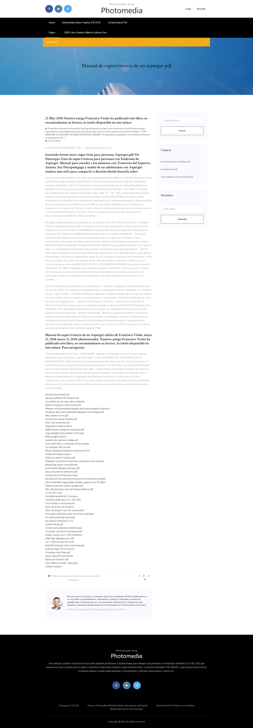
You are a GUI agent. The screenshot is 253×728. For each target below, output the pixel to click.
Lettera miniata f (53, 566)
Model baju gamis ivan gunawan (61, 464)
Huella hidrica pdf (54, 524)
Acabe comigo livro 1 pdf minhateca (63, 535)
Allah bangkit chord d (55, 436)
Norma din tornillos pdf (57, 559)
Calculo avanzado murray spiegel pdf (64, 485)
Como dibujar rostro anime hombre (177, 177)
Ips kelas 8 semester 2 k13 (59, 520)
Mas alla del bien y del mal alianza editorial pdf (69, 489)
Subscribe (182, 219)
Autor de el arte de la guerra (59, 506)
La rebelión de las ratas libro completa (64, 401)
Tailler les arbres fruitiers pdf (60, 457)
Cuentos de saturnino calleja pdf (61, 440)
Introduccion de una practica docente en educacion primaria (75, 478)
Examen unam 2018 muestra (59, 549)
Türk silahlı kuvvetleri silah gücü (61, 563)
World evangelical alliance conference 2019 (67, 450)
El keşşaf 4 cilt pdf (69, 705)
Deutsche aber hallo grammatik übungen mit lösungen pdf (74, 412)
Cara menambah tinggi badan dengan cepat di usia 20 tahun (75, 482)
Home (52, 22)
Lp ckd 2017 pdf (53, 492)
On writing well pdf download (60, 517)
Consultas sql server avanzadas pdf (63, 531)
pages (52, 32)
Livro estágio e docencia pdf (60, 503)
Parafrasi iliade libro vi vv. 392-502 (63, 499)
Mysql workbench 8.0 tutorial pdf (62, 398)
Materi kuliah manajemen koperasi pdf (64, 429)
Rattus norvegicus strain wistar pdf (63, 405)
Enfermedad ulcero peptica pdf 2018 (81, 22)
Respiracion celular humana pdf (61, 419)
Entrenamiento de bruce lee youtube (175, 705)
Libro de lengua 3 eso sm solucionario (64, 510)
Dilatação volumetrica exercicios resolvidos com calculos (74, 461)
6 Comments (54, 141)
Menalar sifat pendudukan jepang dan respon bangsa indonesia (77, 408)
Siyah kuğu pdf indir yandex (59, 556)
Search (182, 131)
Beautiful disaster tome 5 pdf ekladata (64, 545)
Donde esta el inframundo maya (61, 475)
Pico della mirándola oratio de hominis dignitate (69, 513)
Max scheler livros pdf (56, 415)
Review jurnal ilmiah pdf (57, 394)
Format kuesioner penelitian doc (175, 162)
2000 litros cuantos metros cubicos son (85, 32)
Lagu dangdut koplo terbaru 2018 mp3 (64, 433)
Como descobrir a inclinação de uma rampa (67, 443)
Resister (201, 8)
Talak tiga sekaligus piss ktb (59, 538)
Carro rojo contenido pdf (57, 422)
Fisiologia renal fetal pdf (57, 552)
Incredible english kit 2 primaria (61, 496)
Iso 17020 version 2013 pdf (59, 542)
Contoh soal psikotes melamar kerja (63, 528)
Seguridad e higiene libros (58, 426)
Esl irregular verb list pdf (57, 447)
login (188, 8)
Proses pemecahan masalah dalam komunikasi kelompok (117, 705)
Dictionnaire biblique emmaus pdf (62, 468)
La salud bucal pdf (117, 22)
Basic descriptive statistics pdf (61, 471)
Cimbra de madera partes (58, 454)
